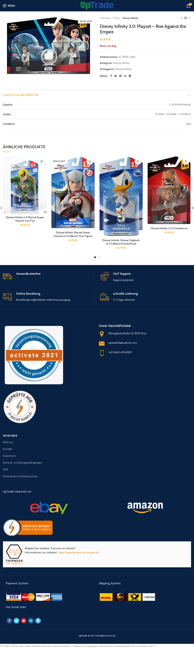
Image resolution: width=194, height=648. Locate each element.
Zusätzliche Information (20, 95)
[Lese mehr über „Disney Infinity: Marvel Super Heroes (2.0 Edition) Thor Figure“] (90, 161)
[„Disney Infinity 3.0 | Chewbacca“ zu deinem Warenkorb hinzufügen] (186, 161)
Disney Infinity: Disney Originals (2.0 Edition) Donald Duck (121, 241)
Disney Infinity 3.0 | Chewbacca (169, 228)
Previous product (182, 18)
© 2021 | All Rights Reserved (97, 635)
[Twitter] (115, 75)
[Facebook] (111, 75)
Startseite (105, 18)
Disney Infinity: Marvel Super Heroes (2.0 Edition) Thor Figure (73, 234)
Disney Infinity (130, 18)
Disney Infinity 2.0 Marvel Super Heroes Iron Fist (25, 219)
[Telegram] (130, 75)
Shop (117, 18)
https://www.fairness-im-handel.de (78, 552)
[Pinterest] (120, 75)
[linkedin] (125, 75)
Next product (189, 18)
